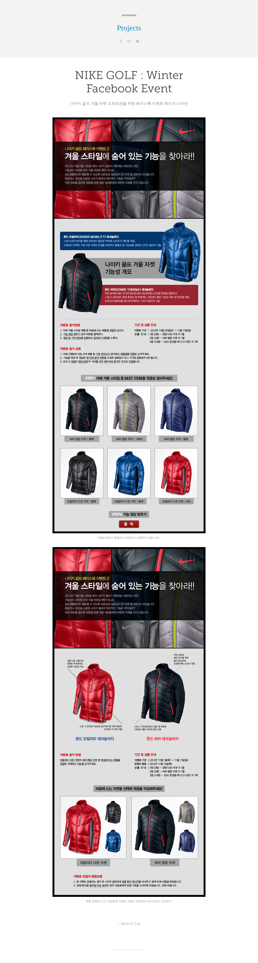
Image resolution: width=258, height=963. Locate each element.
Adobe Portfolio (135, 950)
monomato (129, 15)
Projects (129, 28)
